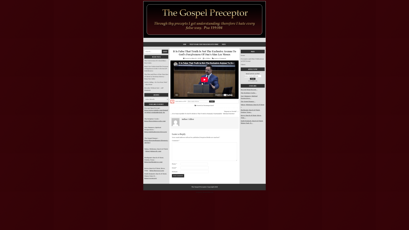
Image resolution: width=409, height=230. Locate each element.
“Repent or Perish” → (231, 111)
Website (175, 171)
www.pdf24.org (252, 81)
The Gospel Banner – (248, 101)
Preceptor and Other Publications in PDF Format (204, 44)
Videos (224, 44)
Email (174, 168)
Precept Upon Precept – (249, 90)
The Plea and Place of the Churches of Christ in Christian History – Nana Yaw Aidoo (156, 77)
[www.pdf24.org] (172, 101)
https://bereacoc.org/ (157, 170)
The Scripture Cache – (249, 93)
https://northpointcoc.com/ (153, 162)
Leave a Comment (220, 58)
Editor (208, 58)
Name (174, 164)
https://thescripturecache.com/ (155, 121)
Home (184, 44)
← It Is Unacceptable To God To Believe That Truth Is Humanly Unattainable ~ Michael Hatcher (202, 113)
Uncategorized (208, 105)
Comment (176, 140)
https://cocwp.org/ (150, 178)
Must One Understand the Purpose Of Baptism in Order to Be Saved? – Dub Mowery (156, 69)
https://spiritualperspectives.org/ (155, 132)
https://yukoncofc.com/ (153, 151)
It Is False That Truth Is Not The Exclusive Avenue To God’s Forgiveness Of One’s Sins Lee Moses (204, 53)
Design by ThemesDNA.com (204, 192)
